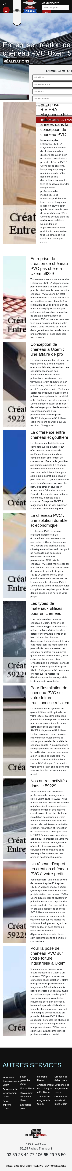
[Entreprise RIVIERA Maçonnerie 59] (36, 1133)
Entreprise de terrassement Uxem (10, 1093)
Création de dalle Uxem (61, 1078)
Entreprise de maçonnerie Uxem (62, 1088)
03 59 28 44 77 (20, 1154)
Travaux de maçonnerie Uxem (43, 1100)
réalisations (16, 61)
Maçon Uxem (27, 1088)
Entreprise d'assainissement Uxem (10, 1081)
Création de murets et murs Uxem (61, 1100)
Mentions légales (55, 1166)
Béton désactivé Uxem (25, 1080)
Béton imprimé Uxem (7, 1105)
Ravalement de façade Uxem (26, 1097)
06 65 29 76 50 (52, 1154)
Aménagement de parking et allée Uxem (44, 1088)
